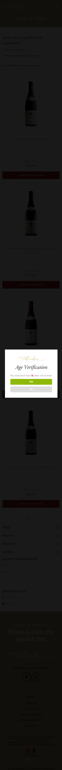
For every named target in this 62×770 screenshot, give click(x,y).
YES (31, 381)
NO (31, 389)
